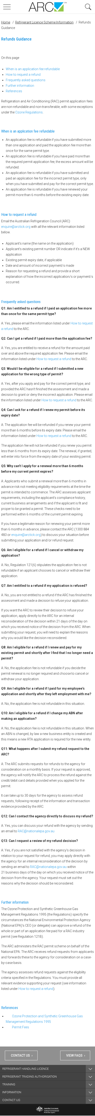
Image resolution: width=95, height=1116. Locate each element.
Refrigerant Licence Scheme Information (44, 22)
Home (5, 22)
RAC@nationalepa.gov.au (36, 831)
